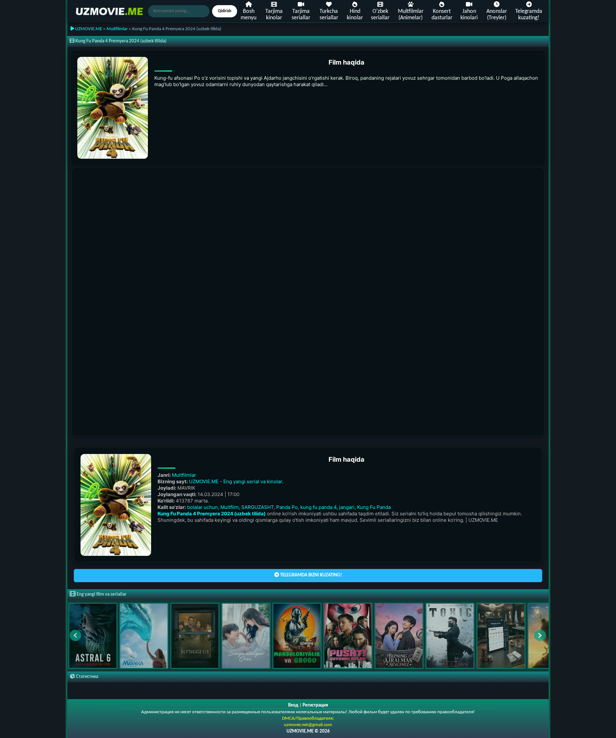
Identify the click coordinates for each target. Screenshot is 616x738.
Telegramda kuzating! (528, 14)
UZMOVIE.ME (88, 29)
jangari (347, 507)
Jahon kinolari (469, 14)
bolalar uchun (202, 507)
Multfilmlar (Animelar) (411, 14)
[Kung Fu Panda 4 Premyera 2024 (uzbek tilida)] (112, 108)
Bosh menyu (248, 14)
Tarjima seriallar (301, 14)
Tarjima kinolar (274, 14)
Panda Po (287, 507)
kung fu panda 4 (318, 507)
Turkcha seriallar (329, 14)
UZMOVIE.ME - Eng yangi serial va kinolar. (236, 481)
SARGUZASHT (257, 507)
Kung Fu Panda (374, 507)
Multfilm (229, 507)
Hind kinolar (355, 14)
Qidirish (224, 11)
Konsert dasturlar (442, 14)
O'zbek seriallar (380, 14)
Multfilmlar (117, 29)
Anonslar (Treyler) (496, 14)
